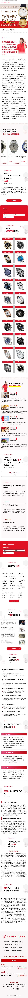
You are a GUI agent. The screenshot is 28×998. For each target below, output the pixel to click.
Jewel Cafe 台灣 (7, 986)
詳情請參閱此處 (23, 968)
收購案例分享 (8, 944)
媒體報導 (13, 947)
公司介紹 (6, 950)
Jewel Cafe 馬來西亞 (19, 984)
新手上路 (17, 944)
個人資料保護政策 (17, 950)
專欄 (20, 947)
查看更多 (14, 200)
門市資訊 (6, 942)
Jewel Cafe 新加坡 (19, 986)
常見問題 (5, 947)
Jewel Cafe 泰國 (14, 989)
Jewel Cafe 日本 (7, 984)
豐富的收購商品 (16, 942)
